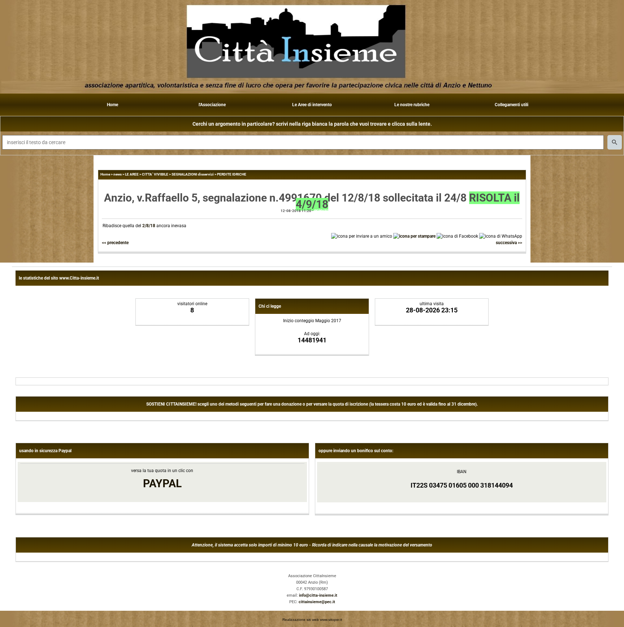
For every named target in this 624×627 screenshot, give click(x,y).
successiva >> (509, 242)
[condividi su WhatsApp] (500, 235)
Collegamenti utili (511, 104)
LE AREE (132, 174)
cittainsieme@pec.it (317, 602)
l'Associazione (212, 104)
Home (112, 104)
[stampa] (414, 235)
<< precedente (115, 242)
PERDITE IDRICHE (231, 174)
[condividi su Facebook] (457, 235)
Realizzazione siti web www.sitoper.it (312, 620)
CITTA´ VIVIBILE (155, 174)
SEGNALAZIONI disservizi (193, 174)
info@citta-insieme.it (318, 595)
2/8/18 (148, 225)
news (117, 174)
